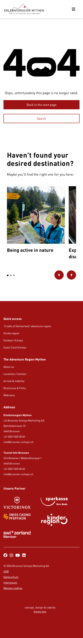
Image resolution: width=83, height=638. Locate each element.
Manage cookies (12, 588)
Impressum (10, 582)
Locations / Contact (14, 373)
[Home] (24, 9)
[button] (7, 275)
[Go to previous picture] (59, 275)
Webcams (9, 395)
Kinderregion (11, 333)
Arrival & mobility (13, 381)
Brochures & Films (14, 388)
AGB (6, 571)
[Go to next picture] (71, 275)
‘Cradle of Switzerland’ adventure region (27, 326)
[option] (36, 220)
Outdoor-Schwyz (13, 340)
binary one (40, 611)
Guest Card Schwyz (14, 347)
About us (8, 366)
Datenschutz (10, 577)
